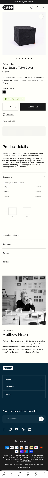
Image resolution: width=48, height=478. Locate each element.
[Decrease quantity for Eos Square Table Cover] (5, 106)
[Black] (4, 92)
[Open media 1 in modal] (41, 16)
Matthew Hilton (8, 64)
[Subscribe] (41, 419)
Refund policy (9, 464)
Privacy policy (18, 464)
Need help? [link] (10, 114)
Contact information (24, 467)
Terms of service (28, 464)
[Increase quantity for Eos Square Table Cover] (15, 106)
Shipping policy (38, 464)
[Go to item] (16, 58)
